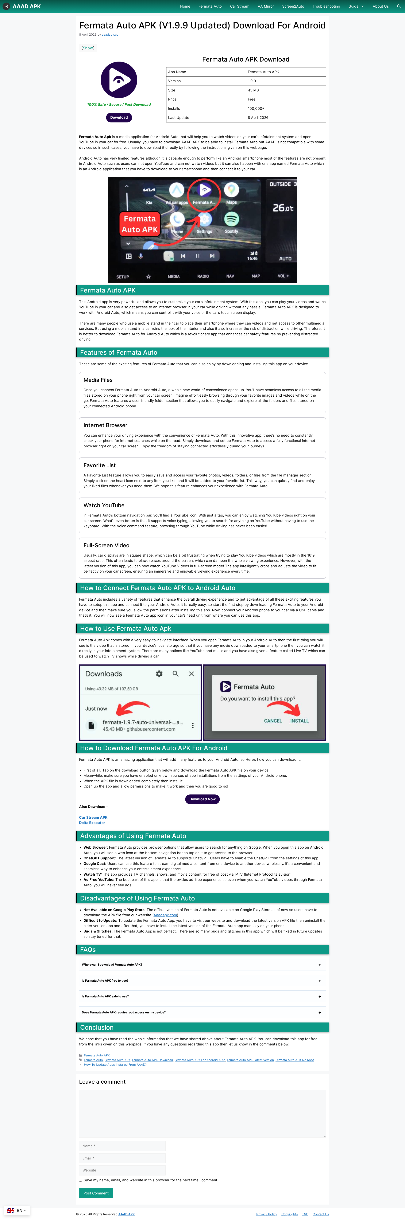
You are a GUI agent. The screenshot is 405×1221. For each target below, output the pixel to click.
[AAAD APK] (6, 6)
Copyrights (289, 1214)
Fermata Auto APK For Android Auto (200, 1060)
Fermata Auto (210, 6)
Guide (353, 6)
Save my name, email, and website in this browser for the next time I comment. (151, 1180)
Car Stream (239, 6)
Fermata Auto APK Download (152, 1060)
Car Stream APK (93, 817)
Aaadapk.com (165, 915)
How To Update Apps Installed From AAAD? (115, 1064)
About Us (381, 6)
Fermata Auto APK (97, 1055)
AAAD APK (27, 6)
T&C (305, 1214)
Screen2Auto (293, 6)
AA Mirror (266, 6)
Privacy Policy (266, 1214)
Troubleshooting (326, 6)
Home (185, 6)
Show (88, 48)
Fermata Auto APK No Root (294, 1060)
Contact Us (321, 1214)
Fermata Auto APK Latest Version (250, 1060)
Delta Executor (92, 823)
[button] (399, 6)
